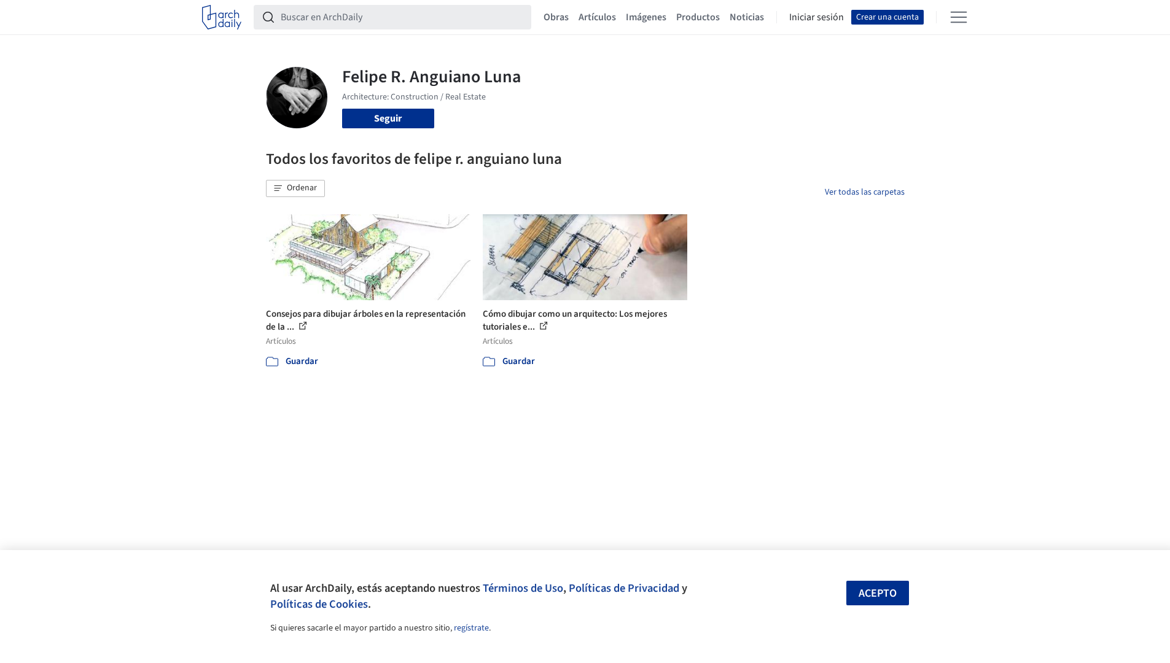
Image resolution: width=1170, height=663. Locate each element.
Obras (556, 17)
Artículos (597, 17)
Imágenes (646, 17)
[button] (295, 188)
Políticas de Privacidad (624, 588)
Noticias (747, 17)
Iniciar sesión (816, 17)
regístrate (471, 628)
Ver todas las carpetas (865, 192)
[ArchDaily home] (221, 17)
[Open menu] (959, 17)
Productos (698, 17)
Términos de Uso (523, 588)
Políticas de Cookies (319, 604)
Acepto (878, 593)
